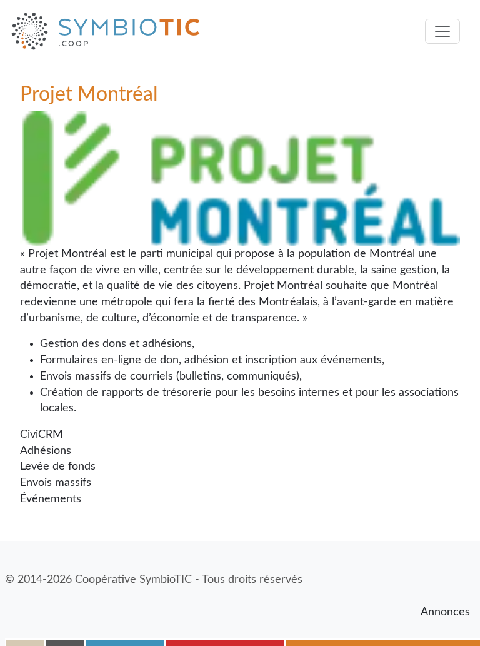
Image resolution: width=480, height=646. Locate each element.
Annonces (445, 612)
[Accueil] (110, 31)
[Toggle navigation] (442, 31)
